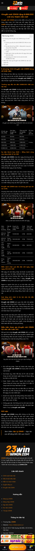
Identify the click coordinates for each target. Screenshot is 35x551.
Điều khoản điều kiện (9, 479)
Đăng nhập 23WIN (8, 502)
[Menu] (2, 3)
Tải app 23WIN (7, 511)
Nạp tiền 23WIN (7, 505)
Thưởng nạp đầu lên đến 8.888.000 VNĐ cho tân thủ (18, 43)
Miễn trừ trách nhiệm (9, 481)
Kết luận (5, 64)
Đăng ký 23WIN (7, 499)
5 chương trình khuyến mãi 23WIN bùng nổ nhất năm (16, 39)
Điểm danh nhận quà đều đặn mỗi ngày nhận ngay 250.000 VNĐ (19, 54)
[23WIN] (17, 3)
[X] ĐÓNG (30, 533)
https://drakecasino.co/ (16, 525)
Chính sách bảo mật (9, 476)
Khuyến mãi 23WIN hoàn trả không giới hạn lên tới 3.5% (19, 50)
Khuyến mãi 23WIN (9, 487)
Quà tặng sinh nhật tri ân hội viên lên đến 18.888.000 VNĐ (16, 57)
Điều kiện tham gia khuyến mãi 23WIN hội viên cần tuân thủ (17, 61)
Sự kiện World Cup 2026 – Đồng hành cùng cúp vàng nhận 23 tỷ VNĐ (18, 47)
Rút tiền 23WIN (7, 508)
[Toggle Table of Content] (30, 36)
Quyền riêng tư (7, 484)
